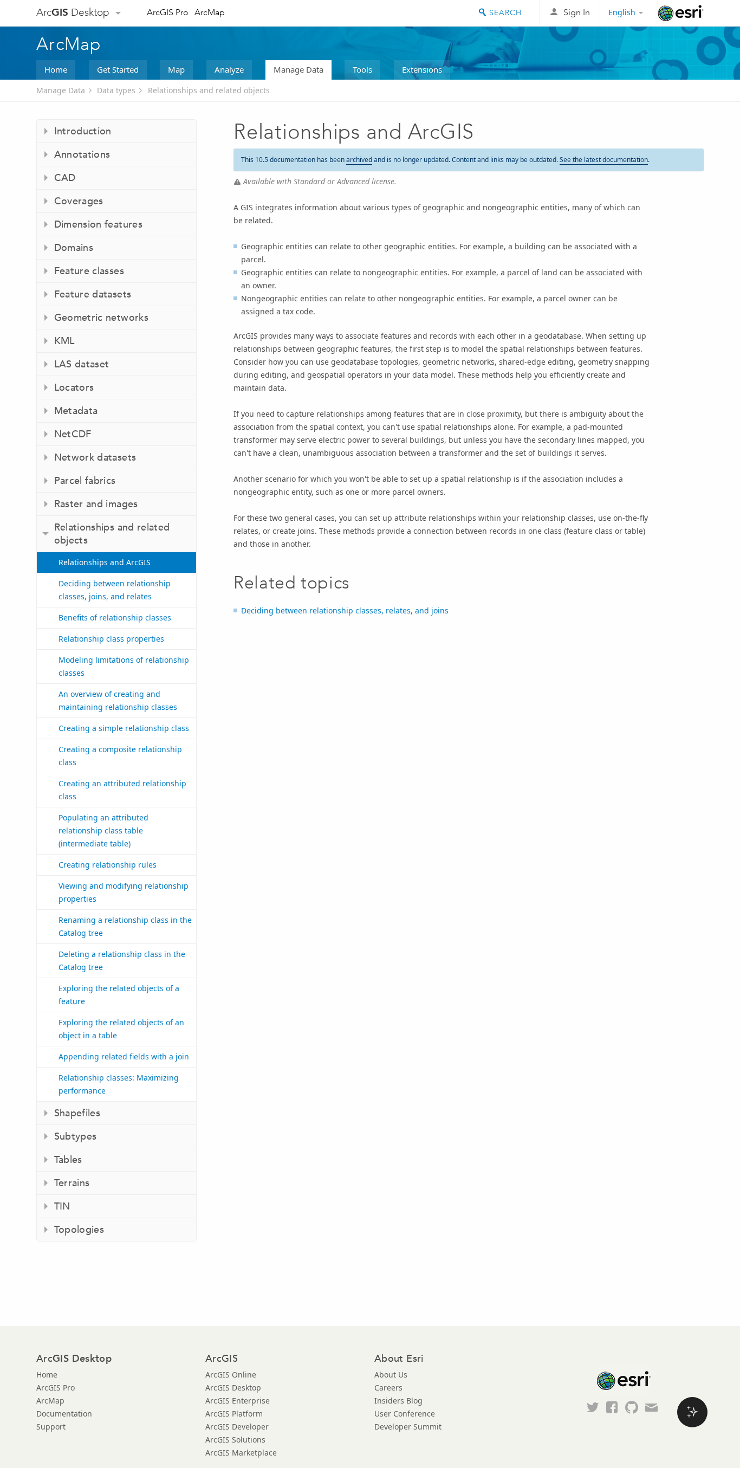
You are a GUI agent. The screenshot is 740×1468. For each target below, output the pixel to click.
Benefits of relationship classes (115, 617)
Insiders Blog (398, 1400)
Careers (388, 1387)
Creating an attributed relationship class (122, 789)
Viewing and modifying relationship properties (124, 892)
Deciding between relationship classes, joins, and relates (115, 590)
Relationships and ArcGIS (105, 562)
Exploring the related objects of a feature (119, 994)
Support (51, 1426)
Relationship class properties (111, 638)
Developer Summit (408, 1426)
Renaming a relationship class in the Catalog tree (125, 926)
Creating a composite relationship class (120, 755)
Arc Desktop (72, 12)
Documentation (64, 1413)
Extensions (422, 69)
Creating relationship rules (108, 864)
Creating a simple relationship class (124, 728)
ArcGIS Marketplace (241, 1452)
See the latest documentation (604, 159)
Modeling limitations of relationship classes (124, 666)
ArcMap (209, 12)
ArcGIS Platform (234, 1413)
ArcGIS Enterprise (237, 1400)
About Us (390, 1374)
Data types (116, 90)
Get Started (118, 69)
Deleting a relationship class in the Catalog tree (122, 960)
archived (359, 159)
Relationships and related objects (209, 90)
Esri (681, 13)
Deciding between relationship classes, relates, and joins (345, 610)
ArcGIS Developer (237, 1426)
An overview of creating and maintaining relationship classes (118, 700)
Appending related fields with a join (124, 1056)
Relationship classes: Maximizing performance (119, 1084)
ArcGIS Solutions (235, 1439)
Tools (362, 69)
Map (176, 69)
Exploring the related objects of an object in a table (121, 1028)
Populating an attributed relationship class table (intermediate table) (103, 830)
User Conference (404, 1413)
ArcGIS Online (230, 1374)
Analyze (229, 69)
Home (55, 69)
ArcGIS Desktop (233, 1387)
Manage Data (298, 69)
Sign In (576, 12)
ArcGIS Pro (168, 12)
